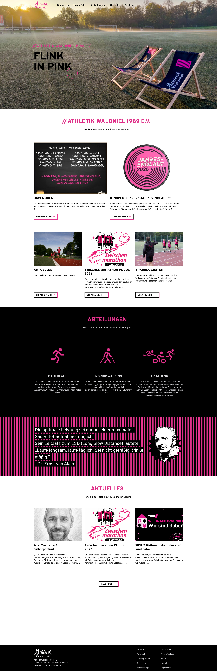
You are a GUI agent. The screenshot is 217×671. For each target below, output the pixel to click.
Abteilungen (98, 5)
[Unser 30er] (70, 168)
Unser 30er (79, 5)
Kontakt (164, 663)
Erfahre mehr (44, 216)
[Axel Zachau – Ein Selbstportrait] (58, 524)
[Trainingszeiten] (159, 249)
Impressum (166, 667)
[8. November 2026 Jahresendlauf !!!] (146, 168)
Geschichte (141, 663)
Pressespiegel (143, 667)
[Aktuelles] (58, 249)
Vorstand (141, 654)
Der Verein (63, 5)
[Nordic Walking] (108, 355)
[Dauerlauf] (58, 355)
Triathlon (165, 658)
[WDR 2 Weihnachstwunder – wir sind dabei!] (159, 524)
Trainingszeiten (143, 658)
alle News (106, 584)
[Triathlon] (159, 355)
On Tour (129, 5)
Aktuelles (114, 5)
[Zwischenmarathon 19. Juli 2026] (108, 249)
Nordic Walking (167, 654)
